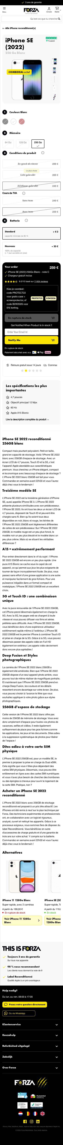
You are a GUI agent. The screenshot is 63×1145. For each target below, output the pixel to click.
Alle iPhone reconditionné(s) (20, 28)
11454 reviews (41, 281)
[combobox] (31, 19)
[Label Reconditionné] (23, 1095)
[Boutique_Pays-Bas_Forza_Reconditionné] (20, 1113)
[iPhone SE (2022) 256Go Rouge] (22, 123)
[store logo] (31, 10)
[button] (22, 371)
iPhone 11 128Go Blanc (16, 900)
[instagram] (31, 1121)
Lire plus (24, 221)
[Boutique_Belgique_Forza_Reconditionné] (28, 1113)
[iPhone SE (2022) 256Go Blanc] (13, 123)
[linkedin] (38, 1121)
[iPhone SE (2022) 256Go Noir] (5, 123)
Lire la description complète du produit (26, 419)
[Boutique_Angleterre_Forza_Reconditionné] (42, 1113)
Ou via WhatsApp (17, 1013)
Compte (49, 12)
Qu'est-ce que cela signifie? (41, 153)
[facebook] (25, 1121)
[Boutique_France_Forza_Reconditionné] (35, 1113)
